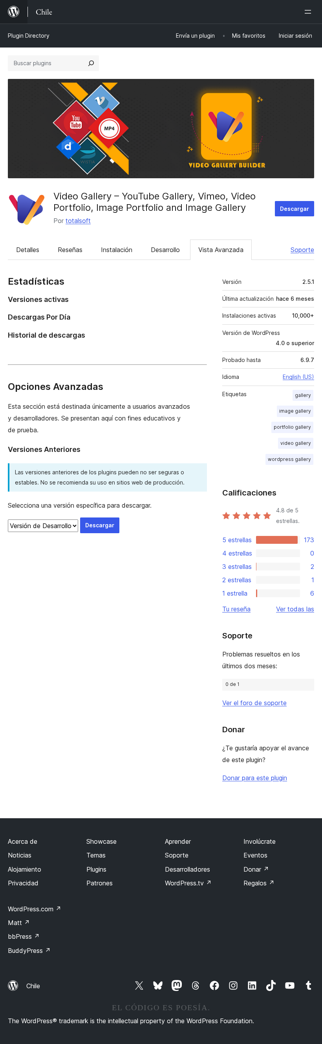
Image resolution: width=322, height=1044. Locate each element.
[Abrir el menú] (309, 12)
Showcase (101, 841)
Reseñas (70, 250)
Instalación (116, 250)
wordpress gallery (289, 459)
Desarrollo (165, 250)
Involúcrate (259, 841)
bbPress (24, 936)
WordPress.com (34, 909)
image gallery (295, 411)
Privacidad (23, 883)
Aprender (178, 841)
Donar (256, 869)
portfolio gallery (292, 427)
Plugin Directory (28, 35)
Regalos (258, 883)
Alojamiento (24, 869)
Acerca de (22, 841)
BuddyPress (29, 950)
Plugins (96, 869)
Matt (19, 923)
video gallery (295, 443)
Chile (33, 986)
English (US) (298, 376)
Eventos (255, 855)
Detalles (27, 250)
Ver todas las (295, 609)
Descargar (294, 208)
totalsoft (78, 221)
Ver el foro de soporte (254, 703)
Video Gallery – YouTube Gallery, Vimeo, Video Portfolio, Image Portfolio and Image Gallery (154, 201)
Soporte (302, 250)
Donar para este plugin (254, 778)
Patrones (99, 883)
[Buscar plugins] (91, 63)
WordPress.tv (188, 883)
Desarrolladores (187, 869)
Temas (96, 855)
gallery (303, 395)
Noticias (19, 855)
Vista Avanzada (220, 250)
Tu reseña (236, 609)
